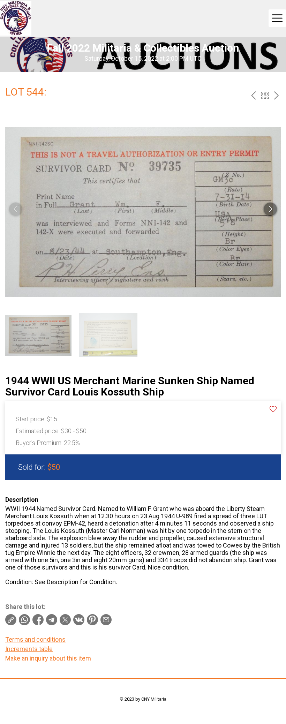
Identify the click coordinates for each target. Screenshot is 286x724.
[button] (270, 209)
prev (253, 95)
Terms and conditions (35, 639)
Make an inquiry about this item (48, 658)
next (276, 95)
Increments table (29, 649)
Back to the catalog (265, 95)
